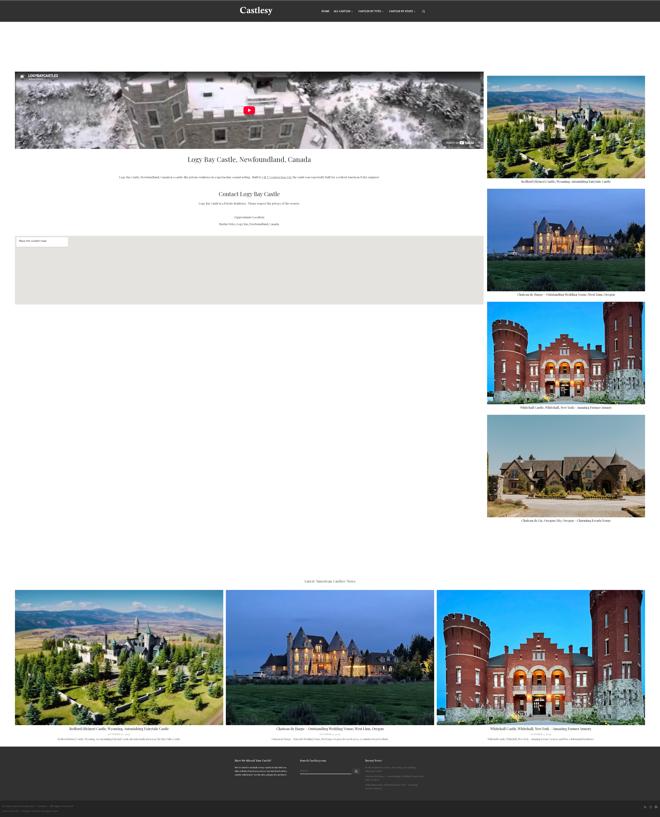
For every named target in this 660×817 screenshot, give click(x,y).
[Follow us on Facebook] (656, 807)
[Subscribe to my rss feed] (645, 807)
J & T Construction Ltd (276, 177)
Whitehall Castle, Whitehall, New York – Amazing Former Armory (566, 407)
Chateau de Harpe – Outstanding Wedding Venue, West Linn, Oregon (566, 294)
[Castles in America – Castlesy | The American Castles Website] (256, 10)
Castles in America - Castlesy (29, 806)
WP (17, 811)
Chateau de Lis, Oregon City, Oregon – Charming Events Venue (566, 521)
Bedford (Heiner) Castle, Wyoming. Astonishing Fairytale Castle (566, 181)
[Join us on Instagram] (650, 807)
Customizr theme (49, 811)
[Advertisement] (118, 46)
